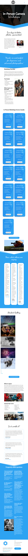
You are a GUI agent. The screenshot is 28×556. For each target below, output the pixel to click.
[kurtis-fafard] (8, 325)
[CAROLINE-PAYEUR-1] (8, 336)
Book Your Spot (8, 126)
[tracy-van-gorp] (8, 347)
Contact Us (17, 548)
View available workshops (14, 237)
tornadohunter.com (6, 551)
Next (2, 373)
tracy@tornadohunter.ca (7, 488)
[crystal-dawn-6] (8, 368)
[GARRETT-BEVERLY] (8, 357)
